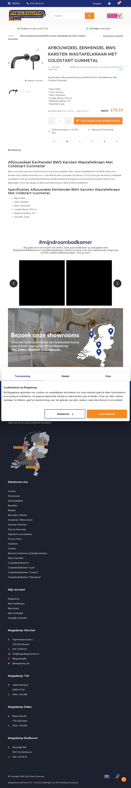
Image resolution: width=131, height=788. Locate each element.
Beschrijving (14, 150)
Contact (12, 491)
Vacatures (13, 543)
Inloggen (97, 3)
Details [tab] (65, 376)
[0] (118, 3)
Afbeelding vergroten (35, 81)
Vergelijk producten (17, 618)
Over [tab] (108, 376)
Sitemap (40, 776)
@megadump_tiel (21, 663)
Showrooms (14, 496)
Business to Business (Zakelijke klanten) (27, 553)
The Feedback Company (66, 782)
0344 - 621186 (19, 694)
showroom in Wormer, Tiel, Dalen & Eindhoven (100, 28)
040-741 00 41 (19, 757)
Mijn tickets (13, 608)
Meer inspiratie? (15, 558)
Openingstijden (15, 500)
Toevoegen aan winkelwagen (100, 120)
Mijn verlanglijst (15, 613)
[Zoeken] (89, 16)
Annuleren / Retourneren (20, 520)
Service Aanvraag (17, 529)
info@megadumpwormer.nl (25, 654)
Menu (16, 3)
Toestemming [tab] (22, 376)
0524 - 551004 (19, 725)
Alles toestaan (107, 414)
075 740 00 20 (37, 3)
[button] (42, 283)
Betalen (12, 510)
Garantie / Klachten (17, 524)
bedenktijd (34, 28)
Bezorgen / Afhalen (17, 515)
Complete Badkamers (18, 563)
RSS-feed (30, 776)
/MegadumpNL (19, 658)
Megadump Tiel (18, 676)
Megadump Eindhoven (23, 738)
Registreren (14, 598)
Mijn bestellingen (16, 603)
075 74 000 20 (19, 649)
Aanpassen (63, 414)
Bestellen (12, 505)
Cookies (12, 548)
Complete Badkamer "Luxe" (21, 567)
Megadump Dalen (20, 707)
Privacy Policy (15, 539)
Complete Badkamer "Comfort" (23, 572)
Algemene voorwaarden (20, 534)
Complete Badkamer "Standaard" (24, 577)
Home (11, 36)
